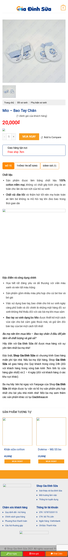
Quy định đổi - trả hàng (15, 512)
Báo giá (35, 554)
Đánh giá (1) (49, 165)
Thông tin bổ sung (27, 165)
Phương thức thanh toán (16, 521)
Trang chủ (9, 102)
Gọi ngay (12, 554)
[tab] (8, 165)
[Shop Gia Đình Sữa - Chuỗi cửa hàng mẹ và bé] (34, 9)
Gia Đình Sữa (25, 343)
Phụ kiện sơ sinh (39, 102)
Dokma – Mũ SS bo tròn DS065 (49, 450)
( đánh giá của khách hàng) (32, 116)
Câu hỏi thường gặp (14, 525)
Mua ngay (29, 136)
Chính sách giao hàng (15, 517)
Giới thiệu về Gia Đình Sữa (50, 491)
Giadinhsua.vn (40, 397)
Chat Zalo (57, 554)
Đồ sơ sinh (22, 102)
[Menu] (4, 8)
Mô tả (8, 165)
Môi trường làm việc (48, 495)
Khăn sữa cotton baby (14, 450)
